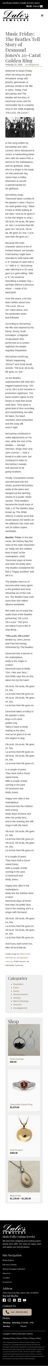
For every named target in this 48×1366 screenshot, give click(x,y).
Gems (16, 991)
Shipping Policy (9, 1338)
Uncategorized (32, 65)
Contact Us (7, 1282)
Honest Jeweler (20, 994)
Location (6, 1278)
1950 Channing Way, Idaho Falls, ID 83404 (20, 1293)
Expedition (18, 984)
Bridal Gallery (8, 1260)
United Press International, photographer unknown (17, 958)
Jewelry (17, 998)
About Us (6, 1273)
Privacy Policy (35, 1338)
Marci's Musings (20, 1001)
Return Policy (22, 1338)
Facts (16, 988)
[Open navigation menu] (42, 15)
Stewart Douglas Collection (14, 1269)
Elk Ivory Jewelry (10, 1265)
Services (17, 1004)
